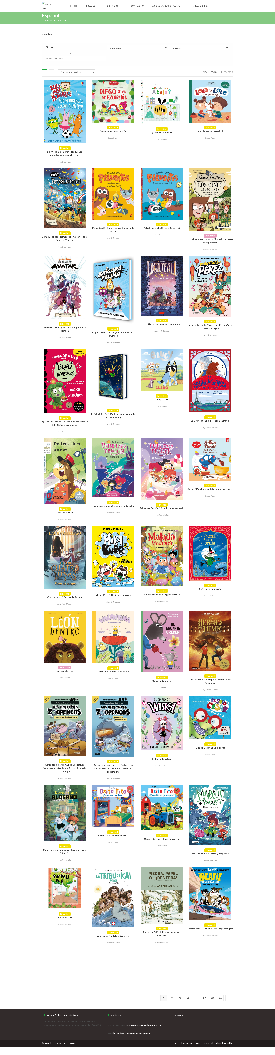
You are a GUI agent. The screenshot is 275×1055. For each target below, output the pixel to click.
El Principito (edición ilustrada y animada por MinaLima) (113, 416)
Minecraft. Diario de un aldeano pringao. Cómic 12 (64, 851)
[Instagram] (172, 1029)
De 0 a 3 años (162, 139)
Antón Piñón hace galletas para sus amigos (210, 489)
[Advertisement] (137, 971)
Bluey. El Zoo (161, 399)
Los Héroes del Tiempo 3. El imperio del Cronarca (210, 681)
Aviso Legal (208, 1043)
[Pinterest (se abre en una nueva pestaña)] (226, 5)
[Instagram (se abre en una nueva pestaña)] (231, 5)
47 (204, 998)
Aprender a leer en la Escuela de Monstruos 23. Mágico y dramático (65, 423)
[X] (172, 1021)
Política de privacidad (224, 1043)
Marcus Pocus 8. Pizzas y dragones (210, 853)
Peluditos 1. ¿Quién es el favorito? (162, 228)
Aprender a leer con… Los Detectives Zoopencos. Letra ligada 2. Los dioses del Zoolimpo (65, 768)
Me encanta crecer (162, 680)
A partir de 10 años (210, 249)
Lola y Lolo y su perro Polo (210, 131)
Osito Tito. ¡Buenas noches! (113, 835)
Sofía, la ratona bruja (210, 589)
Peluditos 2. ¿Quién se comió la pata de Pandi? (113, 230)
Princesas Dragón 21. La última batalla (113, 505)
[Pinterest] (172, 1033)
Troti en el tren (64, 512)
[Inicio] (43, 20)
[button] (64, 83)
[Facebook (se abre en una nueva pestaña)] (221, 5)
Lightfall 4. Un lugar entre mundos (162, 324)
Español (63, 20)
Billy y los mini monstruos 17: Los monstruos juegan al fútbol (64, 153)
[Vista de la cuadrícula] (44, 72)
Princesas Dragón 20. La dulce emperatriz (162, 508)
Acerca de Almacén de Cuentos (187, 1043)
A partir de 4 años (113, 238)
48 (212, 998)
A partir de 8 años (64, 247)
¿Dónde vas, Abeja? (162, 132)
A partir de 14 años (210, 689)
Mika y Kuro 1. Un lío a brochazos (113, 595)
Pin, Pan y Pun (64, 917)
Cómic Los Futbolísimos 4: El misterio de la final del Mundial (65, 238)
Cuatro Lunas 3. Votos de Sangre (64, 597)
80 (225, 72)
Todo (230, 72)
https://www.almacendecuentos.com (131, 1033)
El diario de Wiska (162, 759)
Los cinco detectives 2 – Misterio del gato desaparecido (210, 241)
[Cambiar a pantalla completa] (4, 1049)
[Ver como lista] (51, 72)
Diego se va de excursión (113, 131)
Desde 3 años (113, 138)
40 (221, 72)
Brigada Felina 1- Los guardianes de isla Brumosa (113, 334)
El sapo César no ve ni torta (210, 747)
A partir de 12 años (64, 337)
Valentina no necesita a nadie (113, 671)
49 (220, 998)
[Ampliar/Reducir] (1, 1049)
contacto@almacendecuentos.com (144, 1025)
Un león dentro (65, 671)
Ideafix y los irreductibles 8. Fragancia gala (210, 928)
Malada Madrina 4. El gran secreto (162, 594)
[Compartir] (6, 1049)
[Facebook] (172, 1025)
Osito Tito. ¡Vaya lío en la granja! (162, 838)
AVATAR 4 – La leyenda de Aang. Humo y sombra (64, 329)
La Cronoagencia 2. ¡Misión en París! (210, 420)
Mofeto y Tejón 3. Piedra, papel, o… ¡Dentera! (161, 934)
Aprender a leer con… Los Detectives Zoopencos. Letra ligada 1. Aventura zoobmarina (113, 768)
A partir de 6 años (64, 162)
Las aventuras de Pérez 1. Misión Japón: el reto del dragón (210, 327)
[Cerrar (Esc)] (9, 1049)
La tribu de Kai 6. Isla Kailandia (113, 935)
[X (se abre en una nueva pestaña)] (216, 5)
